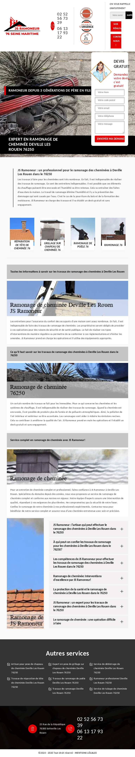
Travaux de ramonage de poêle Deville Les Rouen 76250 (69, 680)
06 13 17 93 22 (62, 33)
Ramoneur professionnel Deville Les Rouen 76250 (110, 680)
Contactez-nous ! (117, 41)
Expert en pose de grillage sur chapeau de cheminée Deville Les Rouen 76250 (68, 668)
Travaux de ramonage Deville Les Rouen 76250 (68, 691)
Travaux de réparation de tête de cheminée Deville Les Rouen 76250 (27, 682)
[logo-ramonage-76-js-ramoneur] (22, 26)
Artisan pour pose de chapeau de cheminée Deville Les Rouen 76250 (27, 668)
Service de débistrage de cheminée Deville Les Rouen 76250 (108, 668)
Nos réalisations (117, 26)
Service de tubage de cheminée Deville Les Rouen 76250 (110, 691)
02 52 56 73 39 (62, 18)
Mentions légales (86, 753)
